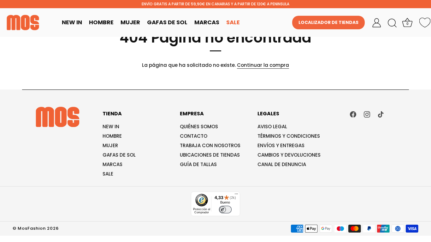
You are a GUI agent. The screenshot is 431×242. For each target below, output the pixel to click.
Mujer (130, 22)
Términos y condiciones (288, 136)
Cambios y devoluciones (289, 155)
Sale (233, 22)
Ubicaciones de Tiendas (210, 155)
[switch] (225, 209)
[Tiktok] (381, 114)
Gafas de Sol (167, 22)
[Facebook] (353, 114)
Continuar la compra (263, 65)
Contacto (193, 136)
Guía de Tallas (198, 164)
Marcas (206, 22)
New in (111, 126)
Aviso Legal (272, 126)
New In (72, 22)
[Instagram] (367, 114)
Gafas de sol (119, 155)
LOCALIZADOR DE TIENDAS (328, 22)
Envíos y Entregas (280, 145)
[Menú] (236, 195)
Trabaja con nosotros (210, 145)
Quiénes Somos (199, 126)
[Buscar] (392, 23)
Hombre (101, 22)
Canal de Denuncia (281, 164)
